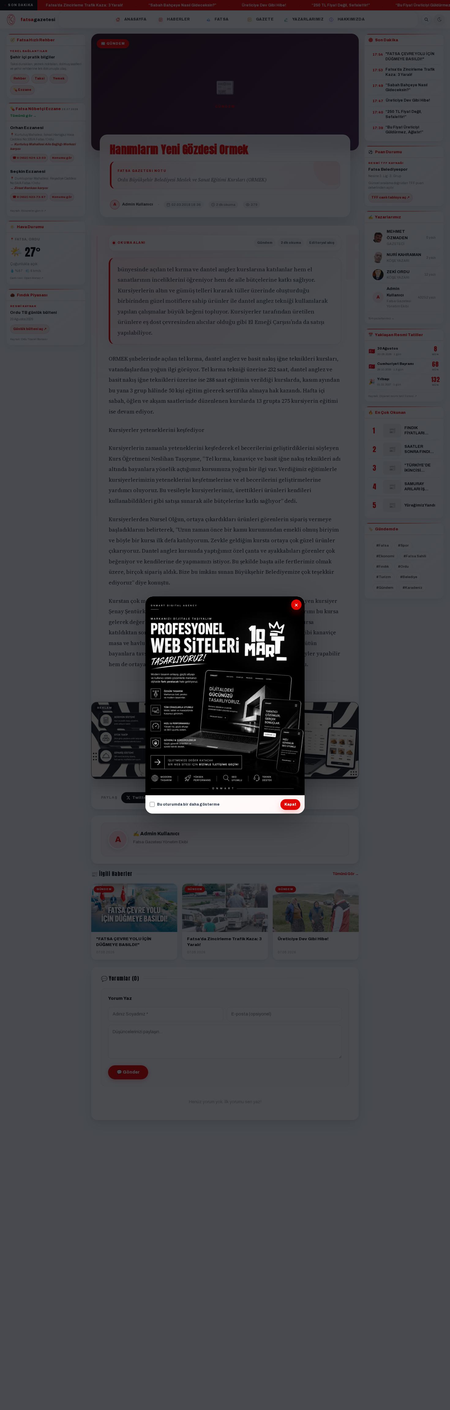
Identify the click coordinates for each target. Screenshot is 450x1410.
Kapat (290, 804)
